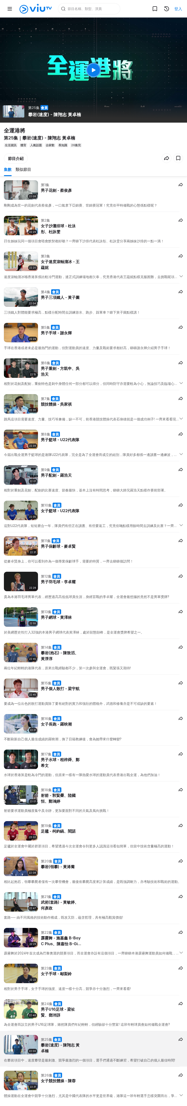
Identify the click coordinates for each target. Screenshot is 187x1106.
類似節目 (23, 169)
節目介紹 (16, 158)
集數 (8, 169)
